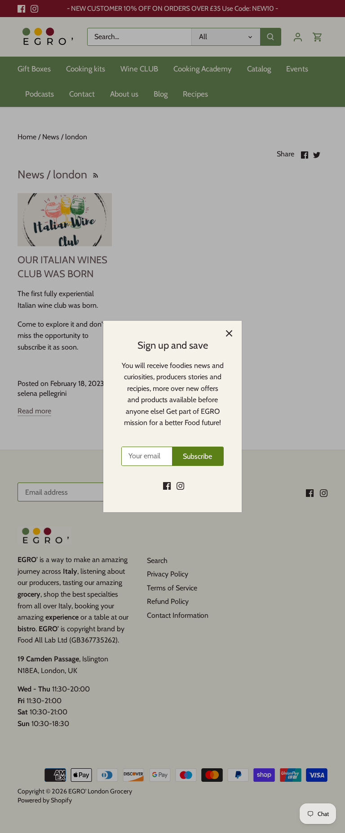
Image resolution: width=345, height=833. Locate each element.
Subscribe (197, 456)
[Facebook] (167, 485)
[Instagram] (180, 485)
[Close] (229, 333)
